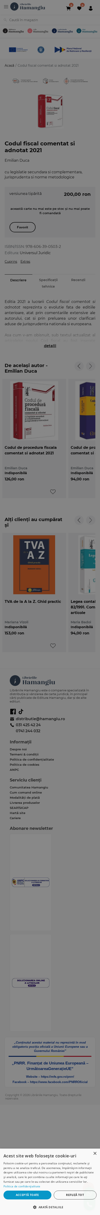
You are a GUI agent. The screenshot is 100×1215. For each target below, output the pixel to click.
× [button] (95, 1153)
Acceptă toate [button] (27, 1195)
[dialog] (50, 1182)
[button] (50, 1207)
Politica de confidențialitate (21, 1186)
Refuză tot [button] (75, 1195)
